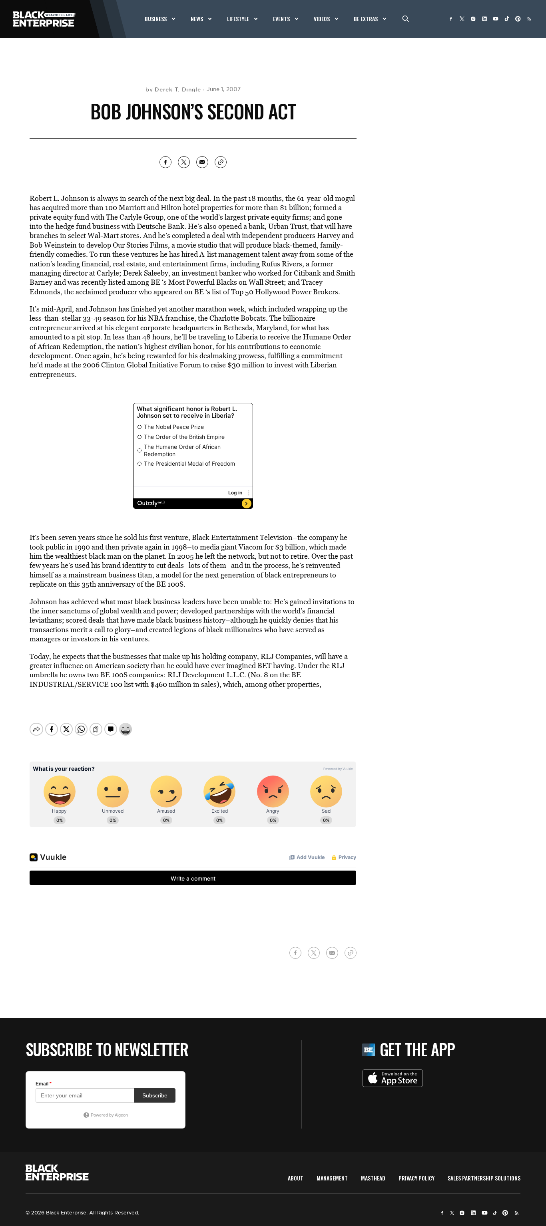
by (173, 89)
